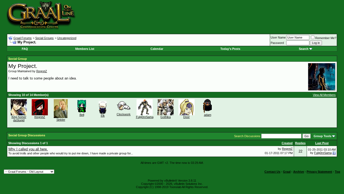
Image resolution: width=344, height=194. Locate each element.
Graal (287, 171)
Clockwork (124, 114)
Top (337, 171)
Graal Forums (22, 38)
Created (287, 143)
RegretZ (41, 71)
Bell (82, 114)
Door (186, 117)
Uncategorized (66, 38)
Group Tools (322, 136)
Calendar (156, 48)
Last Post (322, 143)
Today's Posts (230, 48)
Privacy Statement (319, 171)
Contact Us (272, 171)
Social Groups (44, 38)
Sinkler (60, 119)
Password (277, 42)
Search (304, 48)
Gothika (165, 117)
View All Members (324, 94)
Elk (103, 115)
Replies (300, 143)
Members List (84, 48)
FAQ (25, 48)
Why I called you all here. (28, 149)
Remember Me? (325, 38)
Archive (298, 171)
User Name (278, 37)
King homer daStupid (19, 118)
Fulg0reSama (144, 117)
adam (207, 114)
